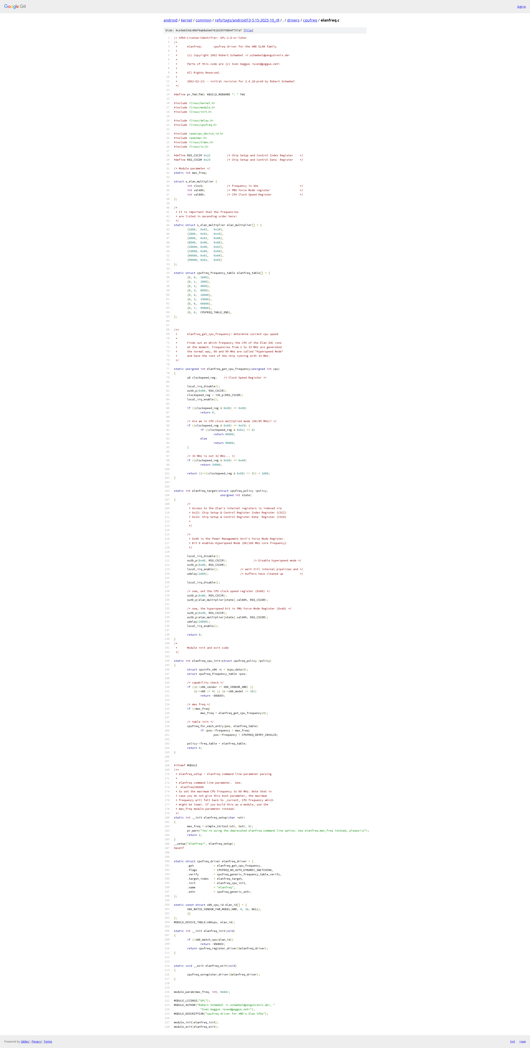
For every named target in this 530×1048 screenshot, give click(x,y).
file (248, 30)
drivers (293, 20)
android (170, 20)
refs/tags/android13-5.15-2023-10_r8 (247, 20)
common (203, 20)
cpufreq (310, 20)
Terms (47, 1041)
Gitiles (25, 1041)
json (522, 1041)
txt (512, 1041)
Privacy (36, 1041)
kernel (186, 20)
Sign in (521, 7)
